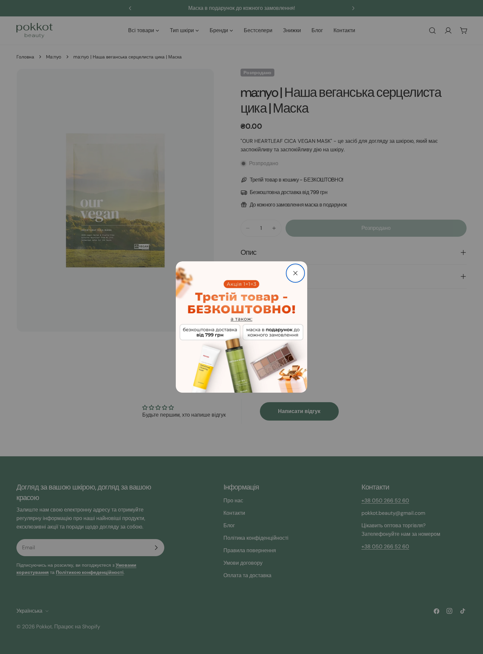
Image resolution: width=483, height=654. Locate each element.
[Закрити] (295, 273)
